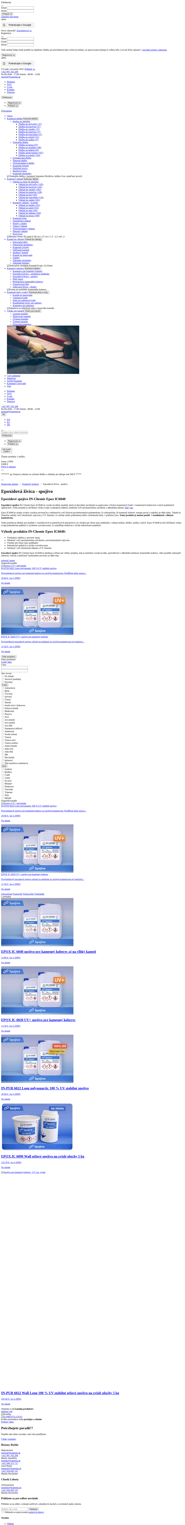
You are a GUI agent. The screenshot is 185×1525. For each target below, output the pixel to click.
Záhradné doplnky (21, 263)
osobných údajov (36, 1512)
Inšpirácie (11, 378)
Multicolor (9, 711)
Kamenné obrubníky (22, 173)
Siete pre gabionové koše (24, 300)
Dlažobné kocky (20, 168)
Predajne (11, 82)
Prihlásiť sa (30, 69)
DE (8, 425)
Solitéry (16, 258)
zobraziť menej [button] (8, 560)
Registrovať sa (8, 55)
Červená (8, 694)
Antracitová (9, 688)
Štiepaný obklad (20, 231)
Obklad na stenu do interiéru (26, 182)
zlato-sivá (9, 749)
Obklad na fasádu (29, 205)
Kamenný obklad (15, 179)
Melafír (8, 798)
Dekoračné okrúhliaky (23, 245)
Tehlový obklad (20, 226)
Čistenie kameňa (20, 321)
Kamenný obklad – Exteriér (25, 202)
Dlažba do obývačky (30, 124)
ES (8, 422)
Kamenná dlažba (14, 118)
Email (4, 8)
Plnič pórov (18, 279)
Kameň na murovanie (22, 255)
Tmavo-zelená (11, 743)
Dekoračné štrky (20, 242)
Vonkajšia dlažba (20, 142)
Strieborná (9, 731)
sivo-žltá (8, 725)
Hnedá (8, 702)
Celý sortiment (13, 375)
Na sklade (9, 676)
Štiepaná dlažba (20, 160)
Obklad (10, 1523)
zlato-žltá (9, 751)
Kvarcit (8, 781)
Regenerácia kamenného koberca (28, 281)
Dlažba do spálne (28, 139)
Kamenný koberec (15, 268)
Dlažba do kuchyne (29, 126)
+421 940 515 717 (9, 1463)
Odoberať (33, 1509)
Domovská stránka (9, 484)
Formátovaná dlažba (22, 158)
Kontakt (10, 89)
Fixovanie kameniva (22, 324)
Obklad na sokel (28, 208)
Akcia (9, 116)
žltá (6, 754)
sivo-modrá (10, 722)
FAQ (9, 84)
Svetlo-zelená (11, 734)
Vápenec (9, 792)
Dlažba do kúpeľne (29, 132)
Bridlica (8, 772)
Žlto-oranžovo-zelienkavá (16, 763)
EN (8, 419)
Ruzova (8, 714)
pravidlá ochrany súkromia (154, 50)
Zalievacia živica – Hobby (25, 287)
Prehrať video (7, 1422)
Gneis (7, 778)
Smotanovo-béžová (13, 728)
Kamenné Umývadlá (16, 383)
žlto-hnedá (9, 757)
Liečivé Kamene (14, 381)
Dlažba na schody (28, 137)
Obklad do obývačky (30, 184)
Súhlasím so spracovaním (24, 1512)
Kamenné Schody (21, 166)
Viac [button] (9, 386)
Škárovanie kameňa (22, 316)
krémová (9, 760)
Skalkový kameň (20, 252)
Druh (4, 766)
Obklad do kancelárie (31, 197)
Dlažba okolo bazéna (30, 153)
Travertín (9, 789)
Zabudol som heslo (9, 16)
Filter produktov (8, 657)
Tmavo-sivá (10, 740)
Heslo (4, 11)
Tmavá (8, 737)
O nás (9, 87)
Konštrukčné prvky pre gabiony (27, 303)
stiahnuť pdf (6, 1411)
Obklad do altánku (29, 213)
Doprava (11, 92)
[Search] (2, 430)
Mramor (8, 783)
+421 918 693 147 (9, 1471)
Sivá (7, 717)
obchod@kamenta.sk (10, 1453)
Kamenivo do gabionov (23, 305)
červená (8, 696)
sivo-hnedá (10, 720)
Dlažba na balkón (28, 150)
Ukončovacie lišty (21, 284)
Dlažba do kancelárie (30, 134)
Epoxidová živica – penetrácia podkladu (31, 274)
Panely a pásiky (20, 223)
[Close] (2, 5)
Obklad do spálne (29, 200)
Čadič (7, 775)
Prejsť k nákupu (8, 467)
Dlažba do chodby (29, 129)
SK (3, 414)
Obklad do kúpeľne (30, 192)
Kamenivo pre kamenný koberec (27, 271)
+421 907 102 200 (9, 71)
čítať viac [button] (129, 507)
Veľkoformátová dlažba (23, 163)
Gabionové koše (20, 297)
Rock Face (18, 234)
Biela (7, 691)
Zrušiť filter (6, 662)
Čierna (8, 699)
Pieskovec (9, 786)
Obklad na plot (28, 210)
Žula (7, 795)
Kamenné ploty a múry (17, 292)
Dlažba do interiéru (21, 121)
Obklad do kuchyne (30, 187)
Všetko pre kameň (15, 311)
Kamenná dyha (20, 218)
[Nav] (2, 470)
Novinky (9, 682)
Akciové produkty (12, 679)
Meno (4, 38)
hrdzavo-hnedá (11, 708)
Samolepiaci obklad (22, 221)
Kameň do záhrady (15, 239)
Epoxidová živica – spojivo (25, 276)
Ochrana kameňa (20, 319)
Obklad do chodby (29, 189)
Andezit (8, 769)
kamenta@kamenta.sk (11, 1468)
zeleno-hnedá (11, 746)
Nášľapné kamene (21, 250)
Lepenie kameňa (20, 314)
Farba (4, 685)
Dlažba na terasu (28, 145)
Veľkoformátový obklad (24, 228)
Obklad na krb (27, 195)
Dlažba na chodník (29, 147)
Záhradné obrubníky (22, 260)
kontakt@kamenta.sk (10, 1460)
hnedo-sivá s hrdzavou (15, 705)
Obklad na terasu (28, 215)
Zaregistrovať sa (24, 30)
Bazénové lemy (20, 171)
